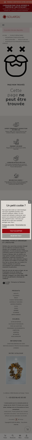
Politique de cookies (8, 225)
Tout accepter (16, 231)
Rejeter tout (16, 236)
